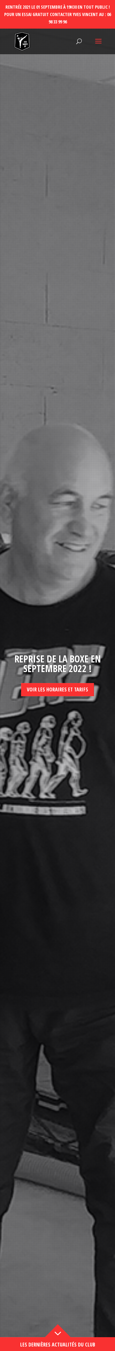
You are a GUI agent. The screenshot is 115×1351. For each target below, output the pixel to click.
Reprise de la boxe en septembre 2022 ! (57, 663)
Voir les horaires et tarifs (57, 689)
